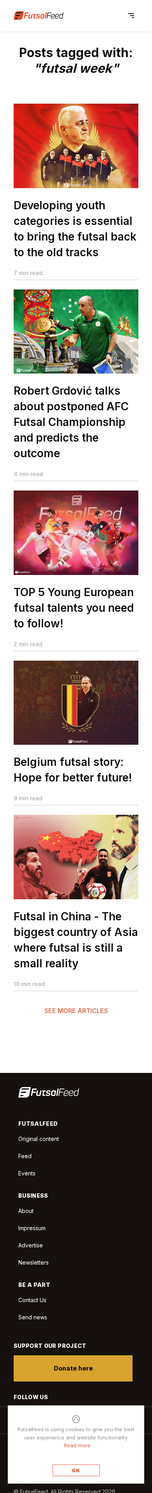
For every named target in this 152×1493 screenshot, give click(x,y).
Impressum (32, 1228)
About (26, 1210)
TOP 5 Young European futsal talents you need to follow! (74, 608)
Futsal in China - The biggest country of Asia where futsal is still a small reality (76, 940)
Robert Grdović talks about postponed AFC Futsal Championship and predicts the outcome (71, 422)
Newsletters (33, 1262)
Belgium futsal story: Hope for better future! (73, 769)
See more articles (76, 1011)
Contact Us (32, 1300)
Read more (77, 1445)
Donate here (73, 1368)
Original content (38, 1138)
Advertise (30, 1245)
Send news (32, 1317)
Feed (25, 1156)
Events (26, 1173)
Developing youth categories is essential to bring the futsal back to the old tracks (75, 229)
